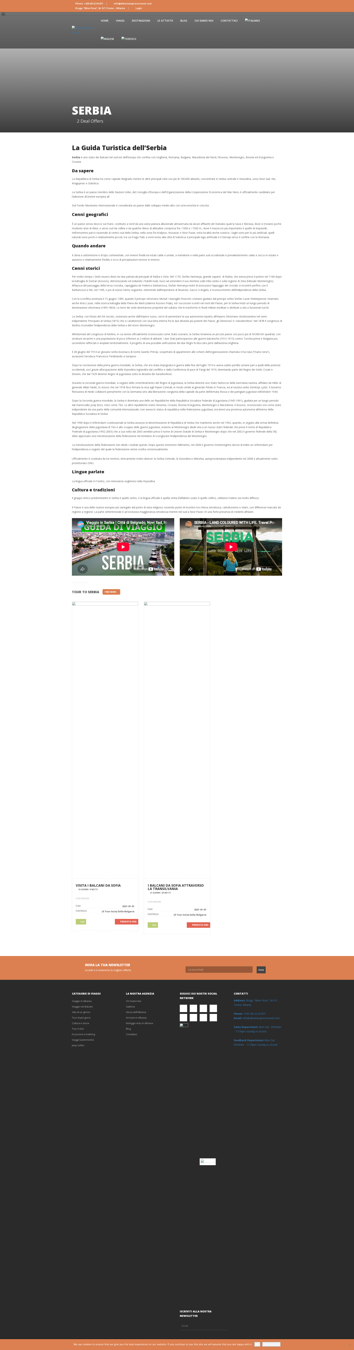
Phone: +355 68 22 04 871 (89, 3)
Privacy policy (271, 1344)
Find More (111, 592)
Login (138, 8)
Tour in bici (78, 1028)
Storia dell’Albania (136, 1012)
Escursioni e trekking (83, 1034)
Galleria (130, 1006)
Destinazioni (141, 20)
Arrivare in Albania (136, 1017)
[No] (349, 1344)
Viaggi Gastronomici (83, 1039)
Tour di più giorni (81, 1017)
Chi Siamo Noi (204, 20)
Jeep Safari (78, 1045)
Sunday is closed (256, 1031)
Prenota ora (128, 921)
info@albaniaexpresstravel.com (132, 3)
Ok (257, 1344)
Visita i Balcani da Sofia (98, 885)
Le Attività (165, 20)
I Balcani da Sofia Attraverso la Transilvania (176, 887)
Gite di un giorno (81, 1012)
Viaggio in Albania (82, 1001)
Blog (183, 20)
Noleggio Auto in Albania (139, 1023)
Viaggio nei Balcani (82, 1006)
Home (105, 20)
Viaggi (120, 20)
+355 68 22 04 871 (250, 1013)
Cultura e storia (80, 1023)
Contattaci (229, 20)
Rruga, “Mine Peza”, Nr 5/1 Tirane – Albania (100, 8)
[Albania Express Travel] (84, 30)
